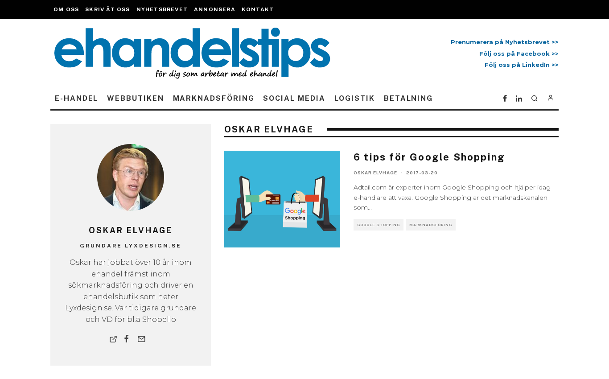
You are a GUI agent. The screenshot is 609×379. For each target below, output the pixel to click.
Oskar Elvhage (375, 172)
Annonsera (214, 9)
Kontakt (258, 9)
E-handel (76, 98)
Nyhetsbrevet (162, 9)
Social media (294, 98)
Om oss (66, 9)
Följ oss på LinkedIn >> (522, 64)
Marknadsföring (214, 98)
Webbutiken (135, 98)
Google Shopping (378, 224)
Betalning (408, 98)
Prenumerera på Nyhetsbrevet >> (503, 41)
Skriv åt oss (107, 9)
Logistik (354, 98)
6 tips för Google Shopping (429, 157)
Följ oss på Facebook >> (519, 53)
